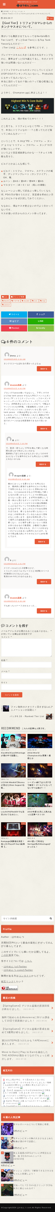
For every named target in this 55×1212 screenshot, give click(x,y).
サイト (4, 682)
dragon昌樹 (16, 385)
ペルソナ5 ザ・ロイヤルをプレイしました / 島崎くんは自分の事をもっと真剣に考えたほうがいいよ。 (27, 1084)
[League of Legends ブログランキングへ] (9, 988)
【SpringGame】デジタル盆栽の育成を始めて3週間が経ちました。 (26, 1031)
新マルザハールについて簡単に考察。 (32, 1124)
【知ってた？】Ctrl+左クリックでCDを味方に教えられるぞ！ (33, 1186)
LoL (6, 297)
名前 (4, 660)
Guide (27, 301)
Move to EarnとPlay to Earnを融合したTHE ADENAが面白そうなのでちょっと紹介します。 (26, 1055)
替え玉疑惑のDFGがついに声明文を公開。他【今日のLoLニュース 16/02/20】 (32, 1156)
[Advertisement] (27, 254)
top (43, 301)
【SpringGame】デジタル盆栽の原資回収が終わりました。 (26, 1007)
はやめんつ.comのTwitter (18, 970)
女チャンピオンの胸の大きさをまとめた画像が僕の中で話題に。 (33, 1140)
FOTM (16, 301)
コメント (6, 637)
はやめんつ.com (24, 1207)
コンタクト (25, 975)
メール (5, 671)
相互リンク (7, 981)
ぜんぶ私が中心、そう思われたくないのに (25, 1080)
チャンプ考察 (19, 297)
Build (6, 301)
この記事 (6, 955)
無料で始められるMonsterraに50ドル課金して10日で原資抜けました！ (26, 1019)
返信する (44, 369)
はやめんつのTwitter (15, 966)
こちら (20, 47)
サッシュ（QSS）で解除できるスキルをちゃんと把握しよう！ (33, 1172)
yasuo (7, 305)
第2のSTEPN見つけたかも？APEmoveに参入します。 (25, 1042)
